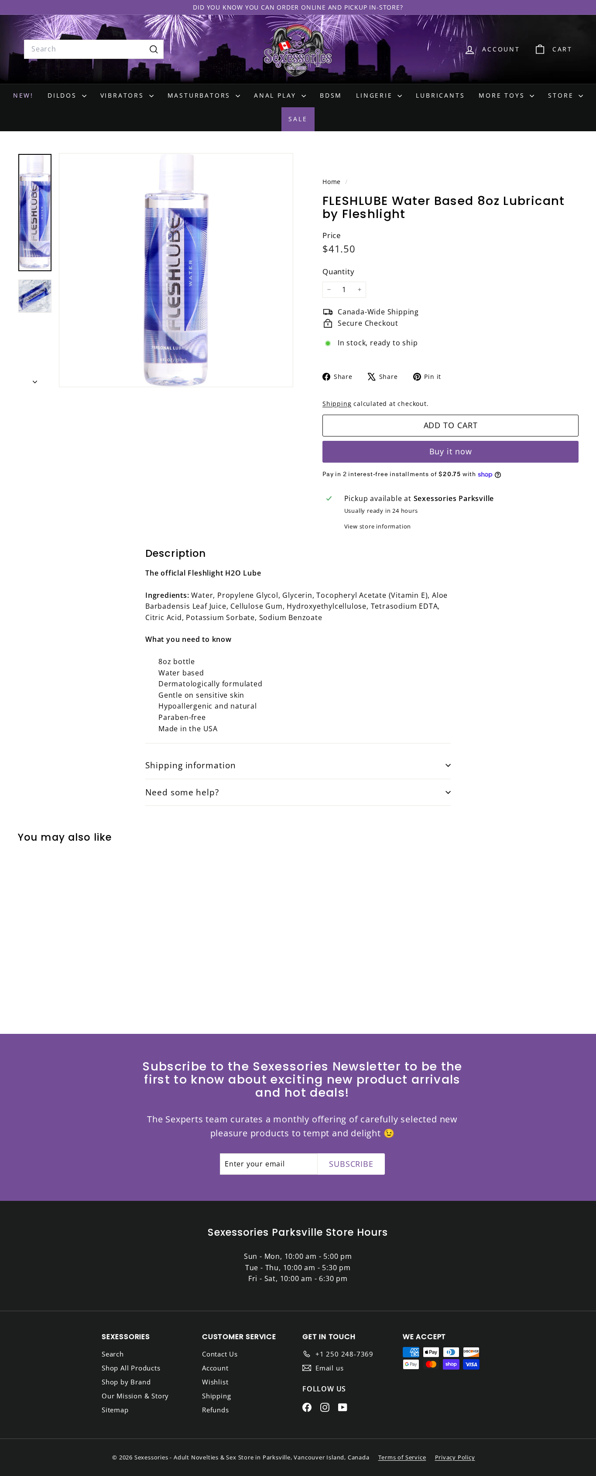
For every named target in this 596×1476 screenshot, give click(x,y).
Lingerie (375, 95)
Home (332, 181)
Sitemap (115, 1409)
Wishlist (215, 1381)
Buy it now (450, 451)
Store (562, 95)
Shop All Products (131, 1368)
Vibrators (123, 95)
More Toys (503, 95)
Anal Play (276, 95)
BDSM (331, 95)
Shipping (336, 403)
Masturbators (200, 95)
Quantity (338, 271)
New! (23, 95)
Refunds (215, 1409)
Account (215, 1368)
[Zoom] (176, 270)
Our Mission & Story (135, 1395)
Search (113, 1354)
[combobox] (94, 49)
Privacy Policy (455, 1457)
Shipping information (190, 765)
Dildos (64, 95)
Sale (297, 119)
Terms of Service (402, 1457)
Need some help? (182, 792)
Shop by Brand (126, 1381)
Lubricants (440, 95)
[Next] (34, 379)
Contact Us (220, 1354)
